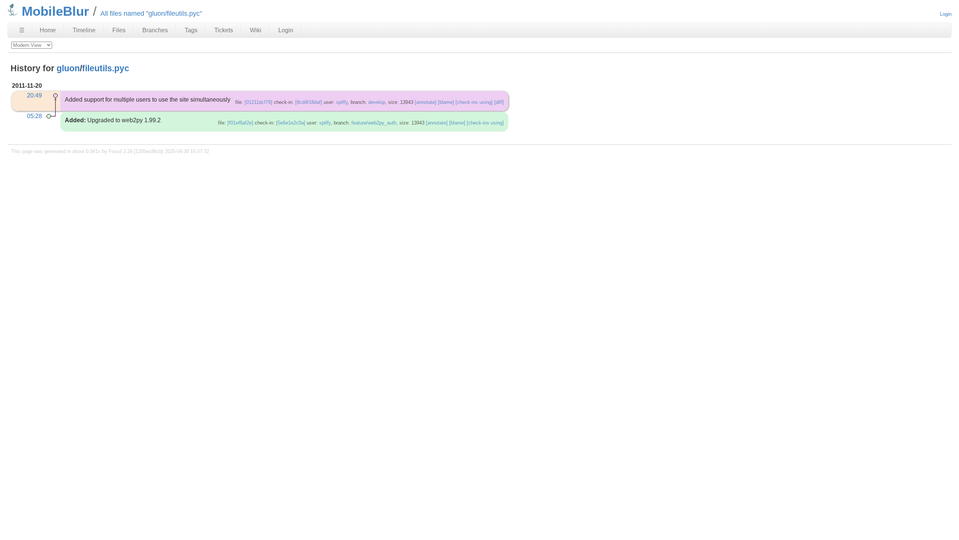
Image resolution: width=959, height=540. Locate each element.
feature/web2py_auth (373, 123)
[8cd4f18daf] (308, 102)
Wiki (255, 30)
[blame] (446, 102)
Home (48, 30)
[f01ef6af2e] (240, 123)
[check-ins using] (474, 102)
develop (376, 102)
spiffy (342, 102)
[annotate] (425, 102)
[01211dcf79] (258, 102)
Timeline (84, 30)
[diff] (499, 102)
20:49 (34, 95)
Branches (155, 30)
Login (946, 14)
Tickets (223, 30)
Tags (191, 30)
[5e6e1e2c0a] (290, 123)
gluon (68, 68)
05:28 (34, 116)
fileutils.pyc (105, 68)
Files (118, 30)
